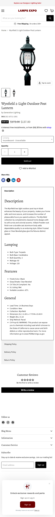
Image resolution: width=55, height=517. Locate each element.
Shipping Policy (10, 344)
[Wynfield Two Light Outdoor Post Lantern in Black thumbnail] (5, 92)
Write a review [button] (27, 390)
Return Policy (9, 360)
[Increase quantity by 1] (24, 151)
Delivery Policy (10, 352)
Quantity (4, 146)
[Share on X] (8, 180)
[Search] (50, 18)
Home (3, 30)
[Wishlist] (46, 10)
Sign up (41, 464)
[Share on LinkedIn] (13, 180)
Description (9, 191)
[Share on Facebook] (3, 180)
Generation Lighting (12, 112)
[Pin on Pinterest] (19, 180)
